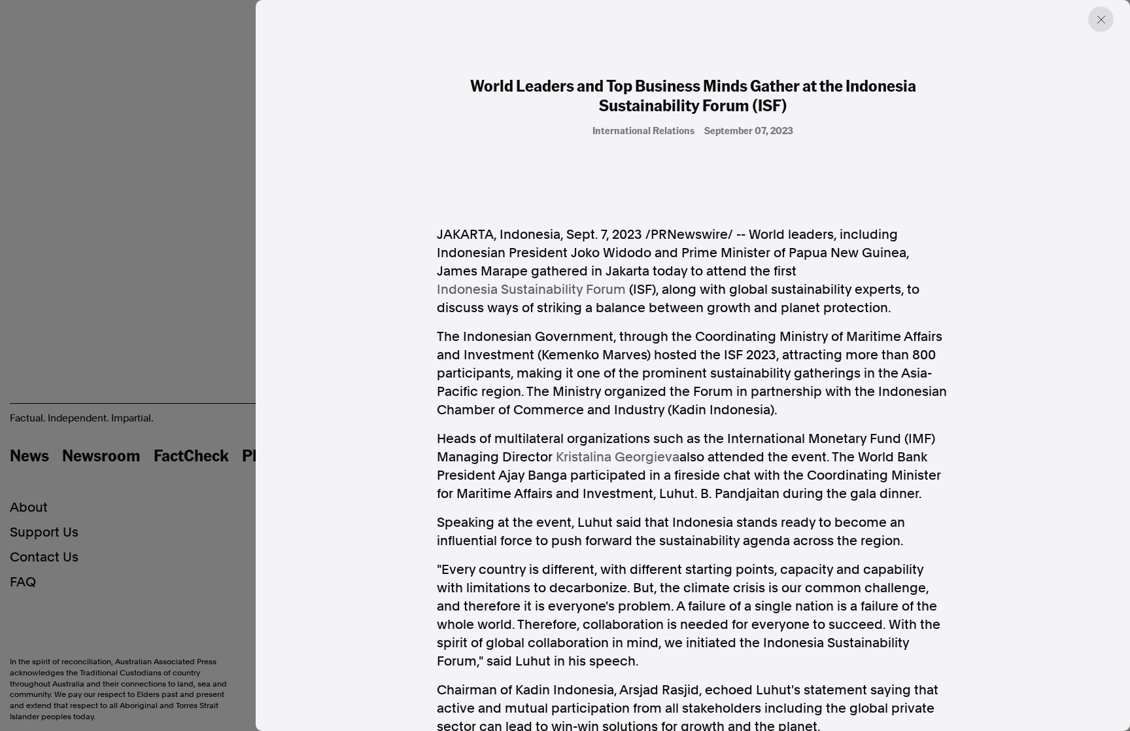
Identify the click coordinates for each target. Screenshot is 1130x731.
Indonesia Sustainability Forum (531, 289)
